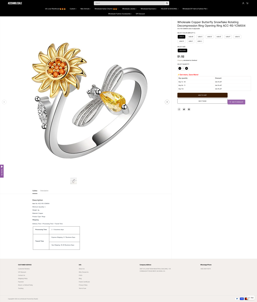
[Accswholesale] (15, 3)
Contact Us (21, 275)
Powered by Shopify (32, 299)
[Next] (167, 102)
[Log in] (243, 3)
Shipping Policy (23, 278)
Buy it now (202, 101)
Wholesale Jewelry (129, 9)
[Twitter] (184, 109)
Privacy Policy (83, 285)
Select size (181, 46)
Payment (21, 282)
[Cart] (247, 3)
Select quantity (183, 64)
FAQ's (80, 275)
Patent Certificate (84, 282)
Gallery (34, 191)
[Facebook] (179, 109)
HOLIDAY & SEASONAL (169, 9)
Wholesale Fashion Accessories (119, 14)
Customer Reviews (24, 269)
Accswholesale (22, 299)
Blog (80, 278)
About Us (82, 269)
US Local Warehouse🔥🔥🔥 (55, 9)
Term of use (82, 288)
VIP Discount (140, 14)
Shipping (180, 60)
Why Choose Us (83, 272)
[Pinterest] (189, 109)
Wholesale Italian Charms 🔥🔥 (106, 9)
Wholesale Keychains (148, 9)
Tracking (20, 288)
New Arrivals (85, 9)
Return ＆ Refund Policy (25, 285)
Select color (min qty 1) (186, 33)
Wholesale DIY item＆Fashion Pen (195, 9)
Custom (73, 9)
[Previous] (4, 102)
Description (44, 191)
